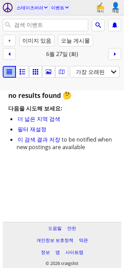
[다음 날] (114, 54)
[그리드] (35, 72)
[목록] (9, 72)
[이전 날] (9, 54)
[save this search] (114, 25)
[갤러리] (48, 72)
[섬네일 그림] (22, 72)
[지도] (61, 72)
